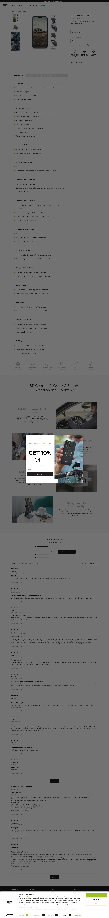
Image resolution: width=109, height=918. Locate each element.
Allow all (96, 895)
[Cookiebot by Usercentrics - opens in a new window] (9, 915)
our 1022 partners (29, 897)
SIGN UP (40, 474)
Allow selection (97, 899)
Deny (96, 903)
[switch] (42, 915)
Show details (77, 915)
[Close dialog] (81, 437)
